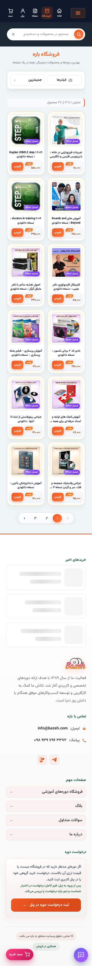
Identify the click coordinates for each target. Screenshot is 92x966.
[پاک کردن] (13, 34)
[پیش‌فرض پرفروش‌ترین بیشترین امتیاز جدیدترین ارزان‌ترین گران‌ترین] (27, 80)
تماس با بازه (76, 716)
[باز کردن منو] (78, 13)
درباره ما (75, 834)
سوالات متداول (70, 820)
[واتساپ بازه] (42, 760)
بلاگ (78, 806)
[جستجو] (78, 34)
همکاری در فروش (46, 946)
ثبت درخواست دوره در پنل (49, 905)
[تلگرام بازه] (54, 760)
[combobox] (46, 34)
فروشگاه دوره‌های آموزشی (62, 792)
